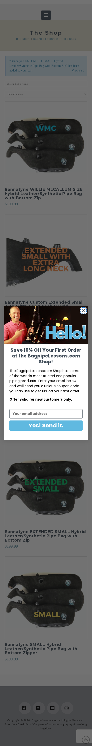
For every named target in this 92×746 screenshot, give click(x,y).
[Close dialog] (83, 310)
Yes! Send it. (46, 425)
